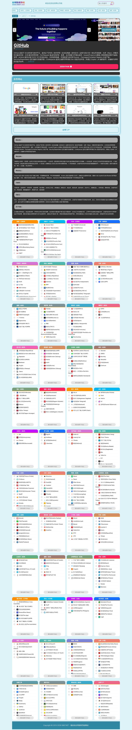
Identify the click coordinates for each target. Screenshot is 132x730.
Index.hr (73, 434)
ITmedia (46, 494)
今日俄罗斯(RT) (48, 311)
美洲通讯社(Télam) (22, 275)
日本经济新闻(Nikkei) (49, 491)
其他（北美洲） (36, 10)
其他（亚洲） (103, 557)
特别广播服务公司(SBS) (23, 621)
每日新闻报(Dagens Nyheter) (52, 401)
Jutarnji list (74, 437)
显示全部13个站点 (79, 340)
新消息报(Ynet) (20, 560)
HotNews (46, 437)
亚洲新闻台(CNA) (48, 521)
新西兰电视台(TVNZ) (49, 612)
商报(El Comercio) (49, 269)
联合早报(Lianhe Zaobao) (51, 518)
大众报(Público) (103, 317)
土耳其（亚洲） (76, 515)
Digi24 (45, 434)
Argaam (73, 569)
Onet (100, 395)
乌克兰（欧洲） (21, 431)
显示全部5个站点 (107, 424)
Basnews (101, 587)
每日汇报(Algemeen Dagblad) (80, 398)
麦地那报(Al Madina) (77, 575)
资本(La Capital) (21, 293)
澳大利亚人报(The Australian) (25, 624)
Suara (100, 530)
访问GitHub (65, 66)
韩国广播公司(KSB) (76, 497)
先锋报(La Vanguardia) (78, 323)
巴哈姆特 (46, 692)
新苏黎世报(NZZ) (21, 407)
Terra (100, 234)
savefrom (19, 709)
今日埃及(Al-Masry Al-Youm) (52, 653)
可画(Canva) (20, 688)
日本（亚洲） (48, 473)
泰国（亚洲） (21, 515)
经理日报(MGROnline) (23, 524)
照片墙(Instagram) (104, 697)
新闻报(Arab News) (77, 578)
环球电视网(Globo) (104, 228)
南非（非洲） (21, 640)
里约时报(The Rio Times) (105, 237)
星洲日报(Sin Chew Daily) (106, 479)
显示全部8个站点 (25, 340)
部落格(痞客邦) (48, 688)
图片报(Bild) (20, 311)
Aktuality (74, 688)
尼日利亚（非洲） (104, 598)
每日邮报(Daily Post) (104, 611)
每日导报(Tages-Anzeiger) (24, 413)
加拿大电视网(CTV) (49, 247)
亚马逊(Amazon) (103, 700)
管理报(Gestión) (48, 293)
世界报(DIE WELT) (21, 323)
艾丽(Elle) (101, 275)
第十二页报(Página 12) (23, 273)
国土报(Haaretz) (21, 572)
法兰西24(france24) (104, 278)
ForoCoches (74, 337)
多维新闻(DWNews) (77, 650)
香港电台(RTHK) (75, 670)
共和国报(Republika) (104, 533)
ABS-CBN (19, 651)
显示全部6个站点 (107, 257)
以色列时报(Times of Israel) (24, 569)
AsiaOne (46, 530)
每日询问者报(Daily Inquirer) (79, 602)
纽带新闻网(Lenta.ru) (49, 317)
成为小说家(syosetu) (49, 500)
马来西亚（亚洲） (104, 473)
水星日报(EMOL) (48, 273)
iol (99, 314)
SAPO (100, 308)
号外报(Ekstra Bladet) (105, 446)
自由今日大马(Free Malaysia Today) (106, 499)
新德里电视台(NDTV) (22, 482)
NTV (72, 533)
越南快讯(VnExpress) (50, 563)
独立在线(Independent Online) (23, 647)
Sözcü (73, 518)
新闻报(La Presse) (49, 238)
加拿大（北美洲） (23, 10)
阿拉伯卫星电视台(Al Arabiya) (80, 563)
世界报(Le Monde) (103, 266)
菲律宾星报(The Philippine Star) (78, 611)
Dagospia (19, 356)
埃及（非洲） (48, 640)
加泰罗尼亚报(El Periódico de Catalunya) (79, 333)
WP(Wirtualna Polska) (105, 392)
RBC (45, 323)
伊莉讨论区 (46, 700)
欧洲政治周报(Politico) (77, 361)
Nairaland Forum (103, 602)
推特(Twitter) (102, 706)
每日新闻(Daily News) (23, 539)
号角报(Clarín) (20, 266)
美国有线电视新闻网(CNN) (24, 225)
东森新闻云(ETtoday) (104, 650)
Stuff (45, 605)
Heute (45, 359)
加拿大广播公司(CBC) (50, 228)
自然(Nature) (75, 278)
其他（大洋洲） (48, 598)
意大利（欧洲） (21, 347)
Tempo (100, 536)
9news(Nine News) (22, 612)
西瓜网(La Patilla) (48, 296)
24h (44, 569)
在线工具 (19, 682)
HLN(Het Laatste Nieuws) (79, 350)
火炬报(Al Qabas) (103, 581)
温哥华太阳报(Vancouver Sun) (51, 251)
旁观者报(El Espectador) (51, 290)
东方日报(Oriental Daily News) (104, 486)
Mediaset (19, 362)
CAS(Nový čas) (76, 692)
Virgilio (18, 365)
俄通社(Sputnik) (48, 337)
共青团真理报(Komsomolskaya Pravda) (49, 333)
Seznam (101, 350)
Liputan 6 (101, 527)
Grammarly (20, 703)
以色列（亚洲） (21, 557)
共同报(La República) (50, 275)
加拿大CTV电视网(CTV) (50, 231)
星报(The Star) (102, 476)
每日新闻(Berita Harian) (105, 489)
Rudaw (100, 584)
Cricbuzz (19, 479)
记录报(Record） (103, 311)
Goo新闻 (46, 482)
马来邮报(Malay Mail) (104, 495)
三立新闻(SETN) (103, 664)
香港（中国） (75, 640)
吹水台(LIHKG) (48, 697)
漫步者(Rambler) (48, 320)
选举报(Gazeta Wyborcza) (106, 404)
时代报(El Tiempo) (49, 266)
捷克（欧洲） (103, 347)
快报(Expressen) (48, 395)
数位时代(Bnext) (103, 673)
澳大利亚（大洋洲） (23, 598)
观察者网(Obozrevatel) (23, 443)
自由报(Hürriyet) (76, 521)
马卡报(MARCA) (76, 308)
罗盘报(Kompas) (103, 521)
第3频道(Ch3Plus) (22, 527)
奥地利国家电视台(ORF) (50, 350)
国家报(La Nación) (22, 269)
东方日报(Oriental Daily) (78, 659)
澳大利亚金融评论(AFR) (23, 618)
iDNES (100, 353)
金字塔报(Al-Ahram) (49, 650)
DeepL (18, 700)
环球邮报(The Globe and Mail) (51, 234)
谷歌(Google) (102, 685)
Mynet (73, 524)
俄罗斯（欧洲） (48, 305)
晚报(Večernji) (75, 443)
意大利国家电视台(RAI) (23, 377)
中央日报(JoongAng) (77, 494)
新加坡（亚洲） (48, 515)
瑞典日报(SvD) (47, 409)
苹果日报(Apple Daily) (105, 656)
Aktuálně (101, 359)
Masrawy (46, 656)
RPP (45, 284)
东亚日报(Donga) (76, 488)
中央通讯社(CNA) (103, 670)
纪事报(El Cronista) (22, 290)
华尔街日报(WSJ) (21, 244)
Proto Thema (102, 437)
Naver (73, 476)
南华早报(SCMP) (76, 653)
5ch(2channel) (48, 479)
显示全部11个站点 (25, 299)
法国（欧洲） (100, 10)
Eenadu (19, 503)
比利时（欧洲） (76, 347)
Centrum (101, 365)
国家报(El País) (75, 314)
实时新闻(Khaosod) (22, 530)
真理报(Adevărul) (48, 440)
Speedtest (19, 712)
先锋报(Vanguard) (103, 608)
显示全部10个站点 (52, 257)
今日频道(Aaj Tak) (21, 485)
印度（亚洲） (21, 473)
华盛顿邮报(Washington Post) (23, 240)
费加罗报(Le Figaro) (104, 269)
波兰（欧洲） (103, 389)
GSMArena (19, 250)
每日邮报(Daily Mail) (77, 273)
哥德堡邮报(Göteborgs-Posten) (50, 405)
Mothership (47, 527)
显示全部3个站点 (79, 257)
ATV (72, 536)
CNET (18, 253)
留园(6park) (47, 706)
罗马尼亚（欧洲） (49, 431)
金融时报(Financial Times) (78, 296)
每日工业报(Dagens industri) (52, 412)
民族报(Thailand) (21, 542)
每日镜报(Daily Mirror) (78, 290)
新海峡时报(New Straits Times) (105, 503)
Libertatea (46, 443)
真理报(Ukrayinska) (22, 437)
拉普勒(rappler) (76, 608)
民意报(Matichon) (21, 536)
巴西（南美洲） (49, 10)
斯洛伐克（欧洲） (76, 682)
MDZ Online (20, 287)
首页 (16, 16)
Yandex (46, 308)
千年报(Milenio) (76, 228)
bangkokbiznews (21, 533)
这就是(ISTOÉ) (102, 240)
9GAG (73, 644)
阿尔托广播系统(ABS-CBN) (79, 605)
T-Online (19, 317)
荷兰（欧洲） (75, 389)
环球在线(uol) (102, 225)
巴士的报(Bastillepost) (78, 656)
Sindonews (102, 539)
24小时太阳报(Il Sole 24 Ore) (25, 374)
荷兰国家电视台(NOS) (77, 395)
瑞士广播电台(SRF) (22, 398)
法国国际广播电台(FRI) (105, 273)
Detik (100, 518)
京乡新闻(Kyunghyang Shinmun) (77, 504)
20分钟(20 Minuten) (22, 392)
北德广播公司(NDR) (22, 326)
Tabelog (46, 503)
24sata (73, 440)
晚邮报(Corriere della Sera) (24, 353)
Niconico (46, 476)
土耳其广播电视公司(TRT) (78, 539)
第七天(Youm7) (48, 644)
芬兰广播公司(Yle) (103, 440)
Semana (46, 281)
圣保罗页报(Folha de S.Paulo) (107, 231)
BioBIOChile (47, 287)
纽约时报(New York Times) (24, 228)
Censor (18, 440)
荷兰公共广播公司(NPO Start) (80, 410)
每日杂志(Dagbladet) (104, 449)
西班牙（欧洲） (76, 305)
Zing (45, 566)
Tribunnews (102, 524)
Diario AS (74, 311)
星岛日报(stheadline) (77, 673)
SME (72, 685)
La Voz (18, 284)
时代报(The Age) (21, 615)
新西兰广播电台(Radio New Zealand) (51, 608)
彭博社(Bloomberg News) (24, 247)
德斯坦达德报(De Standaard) (79, 376)
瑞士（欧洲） (21, 389)
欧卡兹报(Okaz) (75, 572)
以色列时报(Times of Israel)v (52, 560)
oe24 (45, 362)
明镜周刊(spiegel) (21, 314)
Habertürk (74, 530)
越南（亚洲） (48, 557)
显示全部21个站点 (107, 676)
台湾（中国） (103, 640)
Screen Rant (47, 225)
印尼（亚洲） (103, 515)
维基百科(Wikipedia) (104, 703)
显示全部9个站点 (25, 550)
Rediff (18, 494)
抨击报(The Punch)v (104, 605)
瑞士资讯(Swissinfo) (22, 401)
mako (18, 566)
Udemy (18, 706)
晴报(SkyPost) (75, 667)
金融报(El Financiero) (77, 231)
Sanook (18, 518)
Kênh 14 (46, 572)
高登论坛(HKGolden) (49, 709)
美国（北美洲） (21, 221)
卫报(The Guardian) (77, 269)
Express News (103, 566)
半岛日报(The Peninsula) (105, 575)
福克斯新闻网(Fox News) (23, 234)
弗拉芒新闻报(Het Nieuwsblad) (76, 364)
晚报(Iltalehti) (102, 443)
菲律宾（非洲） (76, 598)
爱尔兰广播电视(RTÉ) (104, 464)
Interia (100, 398)
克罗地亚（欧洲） (76, 431)
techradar (74, 284)
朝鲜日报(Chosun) (76, 485)
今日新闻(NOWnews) (104, 659)
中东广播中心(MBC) (77, 560)
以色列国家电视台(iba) (23, 575)
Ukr (17, 434)
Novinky (101, 356)
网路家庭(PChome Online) (106, 647)
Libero (18, 371)
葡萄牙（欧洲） (103, 305)
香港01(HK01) (75, 647)
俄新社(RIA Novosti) (49, 314)
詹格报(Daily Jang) (104, 569)
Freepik (18, 697)
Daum (73, 479)
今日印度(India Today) (23, 500)
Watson (18, 404)
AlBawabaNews (48, 647)
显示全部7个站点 (52, 382)
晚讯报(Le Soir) (75, 368)
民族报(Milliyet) (76, 527)
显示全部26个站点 (107, 466)
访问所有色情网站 (109, 30)
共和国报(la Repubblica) (23, 350)
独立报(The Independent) (79, 281)
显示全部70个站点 (25, 257)
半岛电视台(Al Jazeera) (105, 560)
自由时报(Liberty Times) (105, 653)
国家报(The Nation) (104, 614)
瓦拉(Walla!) (20, 563)
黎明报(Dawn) (102, 563)
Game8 (46, 506)
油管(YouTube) (102, 688)
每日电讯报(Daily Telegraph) (79, 293)
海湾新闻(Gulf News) (104, 578)
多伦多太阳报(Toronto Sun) (51, 244)
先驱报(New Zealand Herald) (52, 602)
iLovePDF (19, 694)
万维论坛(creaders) (49, 685)
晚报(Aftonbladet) (49, 392)
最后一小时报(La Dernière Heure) (78, 372)
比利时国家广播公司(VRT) (78, 353)
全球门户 (24, 16)
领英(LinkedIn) (102, 712)
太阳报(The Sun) (76, 287)
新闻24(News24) (21, 644)
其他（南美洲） (76, 10)
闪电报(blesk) (102, 362)
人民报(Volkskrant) (77, 404)
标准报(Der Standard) (50, 353)
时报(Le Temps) (21, 410)
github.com (19, 49)
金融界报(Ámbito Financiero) (25, 296)
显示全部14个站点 (79, 299)
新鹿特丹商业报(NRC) (77, 407)
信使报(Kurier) (48, 365)
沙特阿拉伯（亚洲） (77, 557)
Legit (100, 617)
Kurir (100, 461)
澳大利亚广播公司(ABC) (23, 606)
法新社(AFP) (102, 281)
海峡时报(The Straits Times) (52, 524)
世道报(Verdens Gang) (105, 434)
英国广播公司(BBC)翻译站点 (79, 266)
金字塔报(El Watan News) (51, 659)
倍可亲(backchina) (49, 703)
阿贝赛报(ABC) (75, 326)
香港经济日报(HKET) (77, 664)
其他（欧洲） (103, 431)
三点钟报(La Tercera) (49, 278)
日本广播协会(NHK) (49, 497)
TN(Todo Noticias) (22, 278)
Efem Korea (74, 482)
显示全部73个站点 (25, 718)
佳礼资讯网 (46, 712)
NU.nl (73, 392)
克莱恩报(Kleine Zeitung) (51, 368)
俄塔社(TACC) (47, 326)
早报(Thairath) (20, 521)
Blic (99, 452)
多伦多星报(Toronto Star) (51, 241)
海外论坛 (46, 682)
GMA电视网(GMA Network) (24, 657)
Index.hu (101, 455)
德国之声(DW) (20, 308)
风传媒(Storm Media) (104, 667)
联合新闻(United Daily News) (107, 644)
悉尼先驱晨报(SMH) (22, 609)
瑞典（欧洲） (48, 389)
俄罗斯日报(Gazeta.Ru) (50, 329)
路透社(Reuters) (76, 275)
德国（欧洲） (111, 10)
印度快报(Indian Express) (24, 488)
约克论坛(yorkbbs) (49, 715)
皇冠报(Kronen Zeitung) (50, 356)
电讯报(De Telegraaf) (77, 401)
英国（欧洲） (88, 10)
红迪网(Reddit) (102, 709)
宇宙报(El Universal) (77, 225)
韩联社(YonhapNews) (77, 491)
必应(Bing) (101, 715)
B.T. (99, 458)
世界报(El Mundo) (76, 317)
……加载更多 (30, 61)
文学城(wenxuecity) (49, 694)
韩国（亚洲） (75, 473)
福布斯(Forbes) (21, 237)
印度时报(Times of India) (23, 476)
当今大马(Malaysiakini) (105, 482)
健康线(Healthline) (22, 231)
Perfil (18, 281)
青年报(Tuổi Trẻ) (48, 575)
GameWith (46, 488)
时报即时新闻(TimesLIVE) (24, 654)
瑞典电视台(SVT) (48, 398)
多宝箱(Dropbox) (21, 692)
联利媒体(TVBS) (103, 662)
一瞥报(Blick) (20, 395)
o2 (99, 401)
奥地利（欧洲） (48, 347)
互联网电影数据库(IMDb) (23, 685)
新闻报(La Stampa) (22, 368)
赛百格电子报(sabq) (77, 566)
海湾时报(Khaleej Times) (105, 572)
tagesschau (20, 320)
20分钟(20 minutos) (77, 329)
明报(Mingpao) (75, 662)
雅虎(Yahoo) (102, 694)
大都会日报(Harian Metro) (106, 492)
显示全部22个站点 (52, 508)
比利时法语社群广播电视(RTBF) (77, 357)
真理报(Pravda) (75, 694)
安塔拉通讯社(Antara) (104, 542)
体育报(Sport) (75, 320)
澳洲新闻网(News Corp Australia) (23, 602)
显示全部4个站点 (107, 340)
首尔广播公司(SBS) (76, 500)
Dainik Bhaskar (21, 497)
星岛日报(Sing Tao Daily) (51, 254)
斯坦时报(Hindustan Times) (24, 491)
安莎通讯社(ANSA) (22, 359)
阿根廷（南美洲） (63, 10)
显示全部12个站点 (79, 508)
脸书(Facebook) (103, 692)
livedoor (46, 485)
